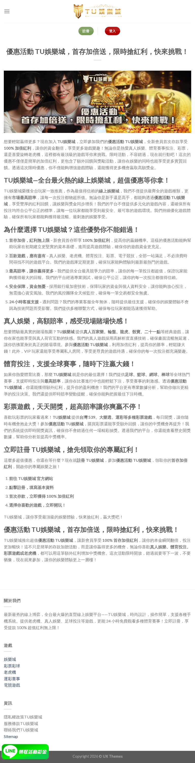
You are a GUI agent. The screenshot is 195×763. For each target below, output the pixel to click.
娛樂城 (10, 659)
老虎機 (10, 672)
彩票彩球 (12, 665)
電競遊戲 (12, 684)
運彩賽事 (12, 678)
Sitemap (11, 736)
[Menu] (7, 11)
